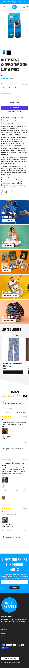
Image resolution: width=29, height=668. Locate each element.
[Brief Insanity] (14, 7)
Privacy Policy (14, 653)
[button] (21, 396)
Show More (4, 475)
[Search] (5, 7)
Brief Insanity (8, 662)
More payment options (14, 111)
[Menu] (2, 7)
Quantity (4, 92)
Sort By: (18, 412)
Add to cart (14, 102)
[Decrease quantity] (2, 95)
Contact (3, 651)
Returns (9, 651)
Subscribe (14, 587)
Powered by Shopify (15, 662)
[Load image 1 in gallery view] (14, 30)
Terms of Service (5, 653)
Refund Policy (15, 651)
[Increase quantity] (9, 95)
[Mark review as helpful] (25, 442)
